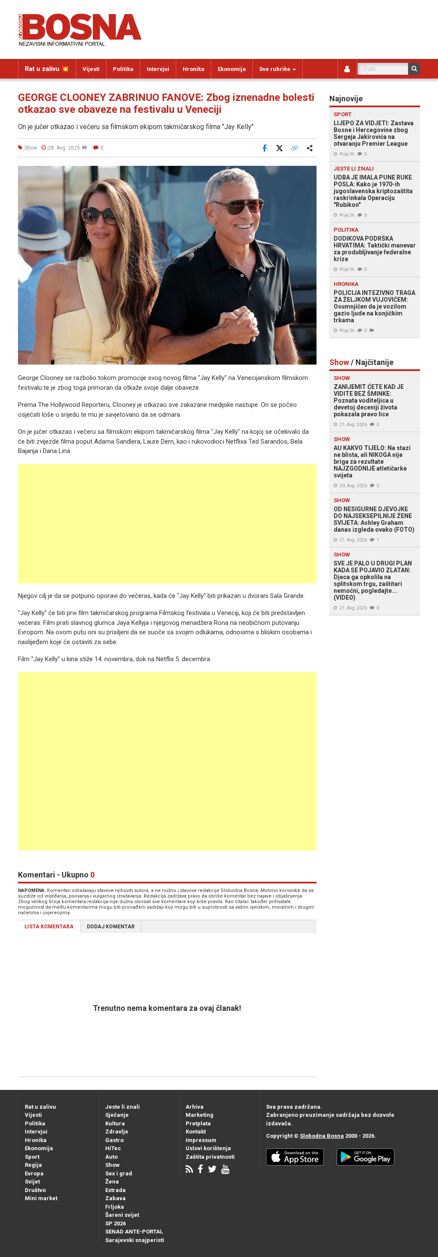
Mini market (41, 1198)
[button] (309, 173)
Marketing (199, 1115)
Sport (32, 1157)
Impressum (201, 1140)
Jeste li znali (122, 1107)
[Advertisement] (167, 523)
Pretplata (198, 1123)
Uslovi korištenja (208, 1148)
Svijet (32, 1181)
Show (112, 1165)
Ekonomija (232, 69)
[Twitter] (212, 1170)
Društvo (35, 1190)
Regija (33, 1165)
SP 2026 (115, 1223)
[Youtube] (225, 1170)
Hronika (193, 69)
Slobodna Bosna (322, 1136)
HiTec (113, 1148)
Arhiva (195, 1107)
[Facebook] (200, 1170)
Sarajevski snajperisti (134, 1240)
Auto (111, 1157)
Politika (123, 69)
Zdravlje (116, 1131)
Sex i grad (118, 1173)
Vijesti (91, 69)
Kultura (115, 1123)
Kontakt (196, 1131)
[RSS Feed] (189, 1170)
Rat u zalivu (40, 1107)
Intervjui (158, 69)
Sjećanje (117, 1115)
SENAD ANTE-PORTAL (134, 1231)
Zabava (115, 1198)
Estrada (115, 1190)
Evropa (34, 1173)
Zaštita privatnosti (210, 1157)
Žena (112, 1181)
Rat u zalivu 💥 (47, 69)
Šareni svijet (122, 1215)
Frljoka (114, 1207)
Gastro (114, 1140)
